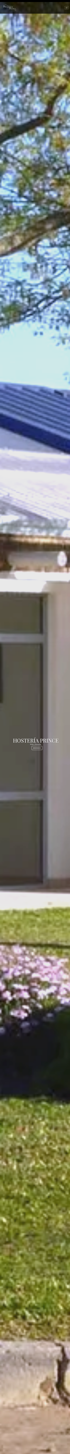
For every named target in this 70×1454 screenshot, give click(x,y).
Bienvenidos (37, 748)
